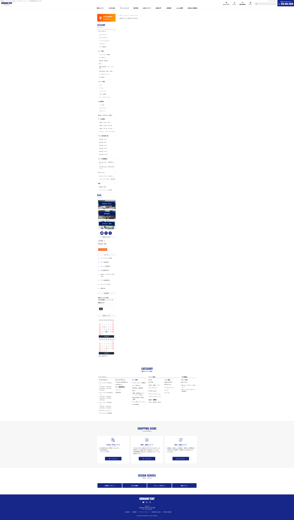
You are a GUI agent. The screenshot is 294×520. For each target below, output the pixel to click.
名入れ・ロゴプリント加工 (105, 115)
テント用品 (101, 51)
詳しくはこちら (113, 458)
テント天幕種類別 (102, 159)
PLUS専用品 (102, 77)
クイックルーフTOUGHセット (106, 396)
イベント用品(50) (105, 266)
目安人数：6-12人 (103, 145)
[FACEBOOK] (110, 233)
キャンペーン (101, 172)
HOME (120, 15)
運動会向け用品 (102, 187)
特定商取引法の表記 (156, 512)
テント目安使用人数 (103, 136)
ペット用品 (101, 105)
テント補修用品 (102, 46)
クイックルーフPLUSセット (106, 386)
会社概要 (127, 512)
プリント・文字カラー (159, 485)
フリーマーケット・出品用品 (105, 190)
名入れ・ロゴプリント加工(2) (107, 275)
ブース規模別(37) (105, 280)
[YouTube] (102, 233)
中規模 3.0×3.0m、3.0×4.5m (105, 125)
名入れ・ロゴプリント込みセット (106, 176)
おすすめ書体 (134, 485)
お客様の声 (158, 8)
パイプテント (102, 43)
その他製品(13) (105, 270)
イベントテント (102, 31)
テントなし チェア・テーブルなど (107, 131)
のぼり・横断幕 (102, 94)
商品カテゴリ (100, 8)
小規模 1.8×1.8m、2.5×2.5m (105, 128)
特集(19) (103, 288)
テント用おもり (102, 57)
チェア (100, 85)
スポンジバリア (102, 108)
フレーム (118, 390)
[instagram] (106, 233)
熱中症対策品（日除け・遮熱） (106, 71)
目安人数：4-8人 (102, 142)
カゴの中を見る (102, 249)
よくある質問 (179, 8)
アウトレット (102, 111)
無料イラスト (184, 485)
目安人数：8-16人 (103, 148)
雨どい (100, 63)
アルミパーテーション (155, 396)
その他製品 (101, 101)
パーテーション (102, 91)
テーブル (101, 88)
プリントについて (124, 8)
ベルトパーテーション (155, 394)
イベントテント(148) (106, 258)
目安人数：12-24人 (103, 154)
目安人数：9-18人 (103, 151)
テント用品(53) (105, 262)
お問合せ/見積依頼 (192, 8)
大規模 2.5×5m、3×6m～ (105, 122)
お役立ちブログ (147, 8)
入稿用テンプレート (110, 485)
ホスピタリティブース (105, 410)
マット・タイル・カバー (104, 97)
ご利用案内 (169, 8)
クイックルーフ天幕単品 (106, 413)
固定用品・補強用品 (103, 60)
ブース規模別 (101, 119)
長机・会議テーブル (154, 385)
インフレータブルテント (104, 40)
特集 (99, 183)
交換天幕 (118, 392)
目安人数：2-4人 (102, 139)
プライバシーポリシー (144, 512)
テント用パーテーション (104, 74)
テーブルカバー (153, 387)
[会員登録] (106, 18)
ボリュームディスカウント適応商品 (107, 179)
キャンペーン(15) (105, 284)
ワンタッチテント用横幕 (104, 54)
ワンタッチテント (103, 34)
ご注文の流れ (111, 8)
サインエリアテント (103, 37)
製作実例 (136, 8)
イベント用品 (101, 81)
